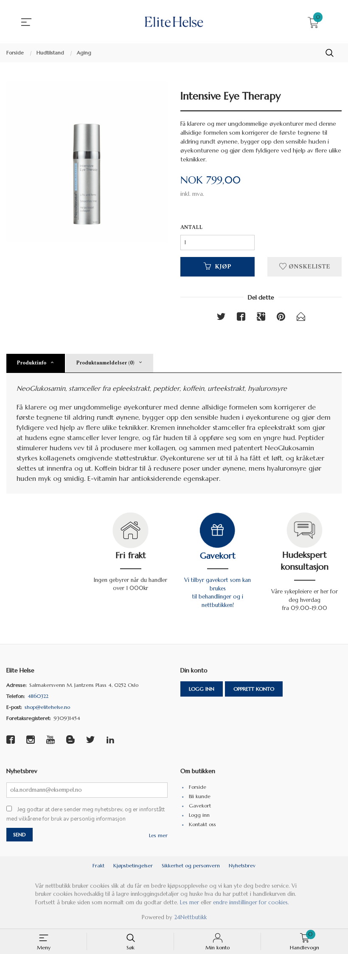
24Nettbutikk (190, 917)
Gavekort (218, 555)
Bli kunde (199, 796)
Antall (191, 227)
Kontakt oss (202, 824)
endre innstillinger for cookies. (251, 902)
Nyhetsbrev (242, 865)
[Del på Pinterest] (281, 318)
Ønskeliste (308, 266)
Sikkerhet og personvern (191, 865)
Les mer (158, 835)
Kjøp (223, 266)
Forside (197, 787)
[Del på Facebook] (241, 318)
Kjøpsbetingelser (133, 865)
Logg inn (201, 689)
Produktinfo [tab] (31, 363)
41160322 (38, 696)
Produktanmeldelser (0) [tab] (105, 363)
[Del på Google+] (261, 318)
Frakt (98, 865)
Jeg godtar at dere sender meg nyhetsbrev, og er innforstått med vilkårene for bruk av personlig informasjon (85, 814)
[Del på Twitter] (221, 318)
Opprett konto (253, 689)
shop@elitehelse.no (47, 707)
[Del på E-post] (301, 318)
